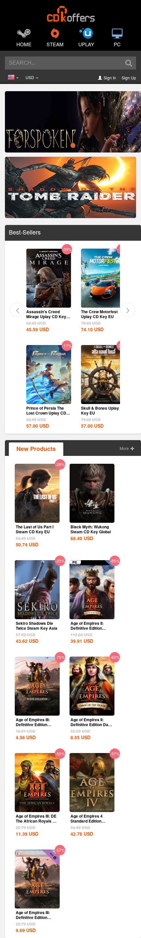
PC (117, 44)
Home (23, 44)
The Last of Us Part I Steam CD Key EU (34, 529)
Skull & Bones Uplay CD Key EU (103, 410)
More (125, 448)
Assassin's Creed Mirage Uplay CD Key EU (46, 316)
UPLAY (86, 44)
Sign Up (129, 77)
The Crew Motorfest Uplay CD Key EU (99, 314)
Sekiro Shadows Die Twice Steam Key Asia (36, 625)
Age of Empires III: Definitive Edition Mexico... (33, 917)
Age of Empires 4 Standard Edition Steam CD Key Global (90, 821)
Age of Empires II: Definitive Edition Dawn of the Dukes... (91, 724)
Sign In (110, 77)
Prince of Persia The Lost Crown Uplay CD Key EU (46, 413)
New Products (36, 448)
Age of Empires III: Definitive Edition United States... (33, 724)
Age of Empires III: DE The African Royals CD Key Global (37, 821)
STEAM (55, 44)
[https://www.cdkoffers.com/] (70, 12)
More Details (48, 302)
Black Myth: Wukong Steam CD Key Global (90, 529)
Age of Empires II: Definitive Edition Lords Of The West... (89, 628)
